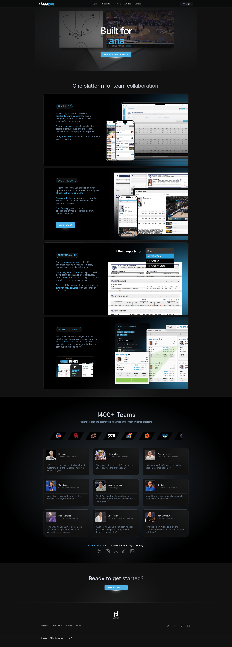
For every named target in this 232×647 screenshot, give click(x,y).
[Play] (75, 367)
